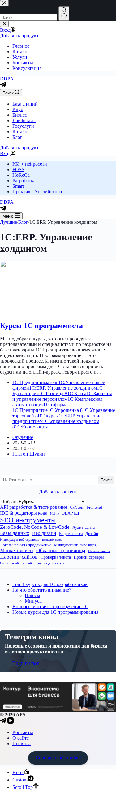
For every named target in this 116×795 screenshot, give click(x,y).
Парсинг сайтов (19, 557)
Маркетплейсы (16, 550)
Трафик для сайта (50, 563)
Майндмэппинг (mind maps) (75, 545)
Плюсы (32, 595)
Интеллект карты (52, 539)
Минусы (34, 601)
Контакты (22, 732)
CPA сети (77, 508)
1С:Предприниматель (35, 382)
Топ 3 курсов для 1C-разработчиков (50, 584)
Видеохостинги (71, 534)
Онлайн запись (99, 551)
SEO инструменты (28, 520)
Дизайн (91, 533)
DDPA (7, 78)
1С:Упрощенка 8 (65, 410)
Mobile (54, 513)
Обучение (22, 437)
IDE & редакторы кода (23, 513)
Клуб (17, 109)
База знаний (25, 103)
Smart (18, 186)
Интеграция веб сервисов (19, 540)
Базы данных (14, 533)
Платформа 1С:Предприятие (39, 407)
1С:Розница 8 (53, 393)
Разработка (24, 180)
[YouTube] (10, 722)
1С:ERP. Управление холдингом (63, 388)
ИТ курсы (48, 415)
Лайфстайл (24, 120)
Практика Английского (37, 191)
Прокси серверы (89, 557)
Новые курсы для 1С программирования (55, 612)
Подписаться (25, 663)
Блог (17, 137)
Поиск (106, 480)
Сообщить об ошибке (58, 757)
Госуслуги (23, 126)
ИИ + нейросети (29, 164)
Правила (21, 743)
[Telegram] (3, 86)
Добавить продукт (19, 147)
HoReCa (21, 175)
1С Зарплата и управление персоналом (62, 396)
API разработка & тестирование (33, 507)
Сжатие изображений (16, 563)
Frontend (94, 507)
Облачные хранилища (60, 550)
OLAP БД (70, 513)
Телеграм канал (31, 637)
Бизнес (19, 115)
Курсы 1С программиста (41, 326)
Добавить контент (58, 491)
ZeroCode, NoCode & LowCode (35, 527)
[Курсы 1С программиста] (45, 312)
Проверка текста (56, 557)
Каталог (20, 131)
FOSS (18, 169)
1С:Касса (76, 393)
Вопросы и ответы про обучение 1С (50, 606)
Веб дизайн (44, 533)
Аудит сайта (83, 527)
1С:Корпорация (31, 426)
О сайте (20, 738)
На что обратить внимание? (41, 589)
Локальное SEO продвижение (25, 545)
